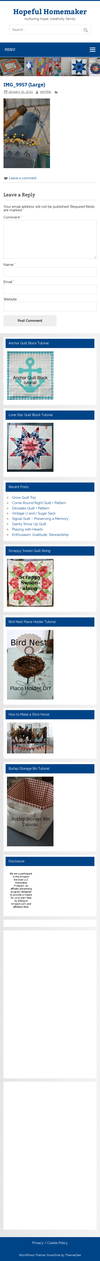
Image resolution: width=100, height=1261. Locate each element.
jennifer (45, 92)
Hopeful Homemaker (50, 11)
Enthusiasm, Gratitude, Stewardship (40, 535)
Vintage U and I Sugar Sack (34, 513)
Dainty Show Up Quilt (29, 524)
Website (10, 299)
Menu (10, 49)
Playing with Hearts (27, 529)
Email (8, 282)
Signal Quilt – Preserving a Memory (40, 519)
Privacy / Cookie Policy (50, 1243)
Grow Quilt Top (24, 497)
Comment (12, 217)
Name (9, 265)
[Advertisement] (21, 1003)
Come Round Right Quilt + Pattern (39, 503)
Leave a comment (23, 178)
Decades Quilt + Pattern (31, 508)
